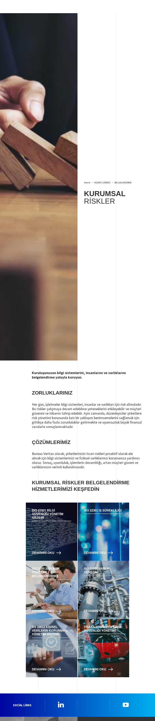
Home (87, 182)
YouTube (126, 705)
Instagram (93, 705)
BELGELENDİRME (123, 182)
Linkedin (61, 705)
